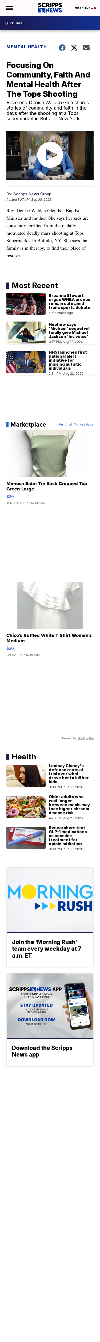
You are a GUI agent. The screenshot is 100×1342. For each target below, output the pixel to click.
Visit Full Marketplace (76, 424)
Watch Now (84, 8)
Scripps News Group (32, 193)
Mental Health (26, 46)
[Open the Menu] (9, 8)
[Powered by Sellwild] (86, 738)
